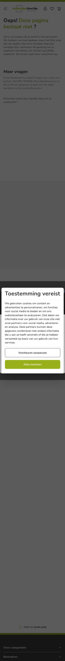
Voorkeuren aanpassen (32, 352)
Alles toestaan (32, 364)
